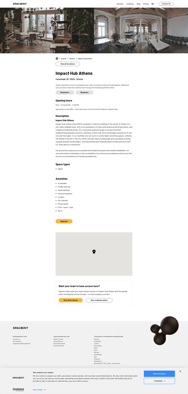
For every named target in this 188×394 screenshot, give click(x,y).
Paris (95, 350)
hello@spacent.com (20, 336)
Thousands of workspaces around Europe (108, 336)
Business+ (64, 92)
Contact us (16, 339)
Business (84, 92)
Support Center (58, 339)
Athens (72, 58)
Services (120, 4)
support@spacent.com (61, 336)
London (96, 343)
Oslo (95, 357)
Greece (63, 58)
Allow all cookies (159, 374)
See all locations (68, 64)
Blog (138, 4)
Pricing (146, 4)
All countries (17, 341)
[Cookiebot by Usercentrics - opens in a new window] (18, 389)
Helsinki (96, 339)
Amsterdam (98, 346)
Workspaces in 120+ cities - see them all (107, 363)
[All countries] (57, 58)
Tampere (97, 359)
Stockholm (97, 341)
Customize (158, 381)
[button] (94, 252)
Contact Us (166, 4)
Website (64, 221)
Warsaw (96, 352)
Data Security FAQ (59, 343)
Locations (130, 4)
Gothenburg (98, 361)
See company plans (99, 300)
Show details (38, 390)
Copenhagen (98, 354)
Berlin (96, 348)
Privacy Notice (58, 341)
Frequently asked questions (21, 343)
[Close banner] (180, 371)
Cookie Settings (58, 346)
